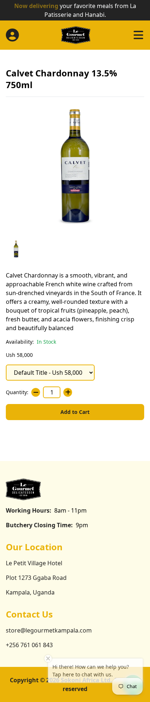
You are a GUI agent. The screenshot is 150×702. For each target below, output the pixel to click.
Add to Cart (75, 411)
